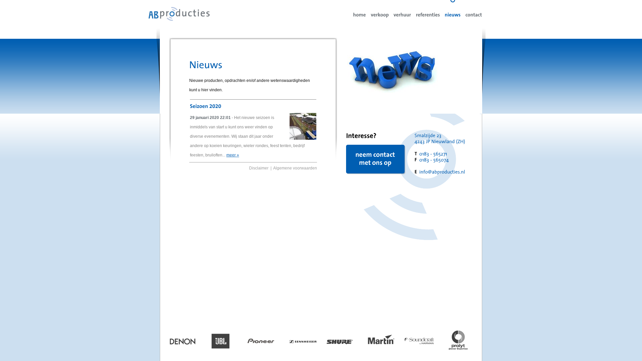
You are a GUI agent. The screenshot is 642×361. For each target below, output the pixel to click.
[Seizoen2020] (206, 106)
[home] (359, 14)
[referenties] (428, 14)
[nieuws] (452, 14)
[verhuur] (402, 14)
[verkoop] (379, 14)
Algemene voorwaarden (295, 168)
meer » (232, 155)
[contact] (474, 14)
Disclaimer (259, 168)
